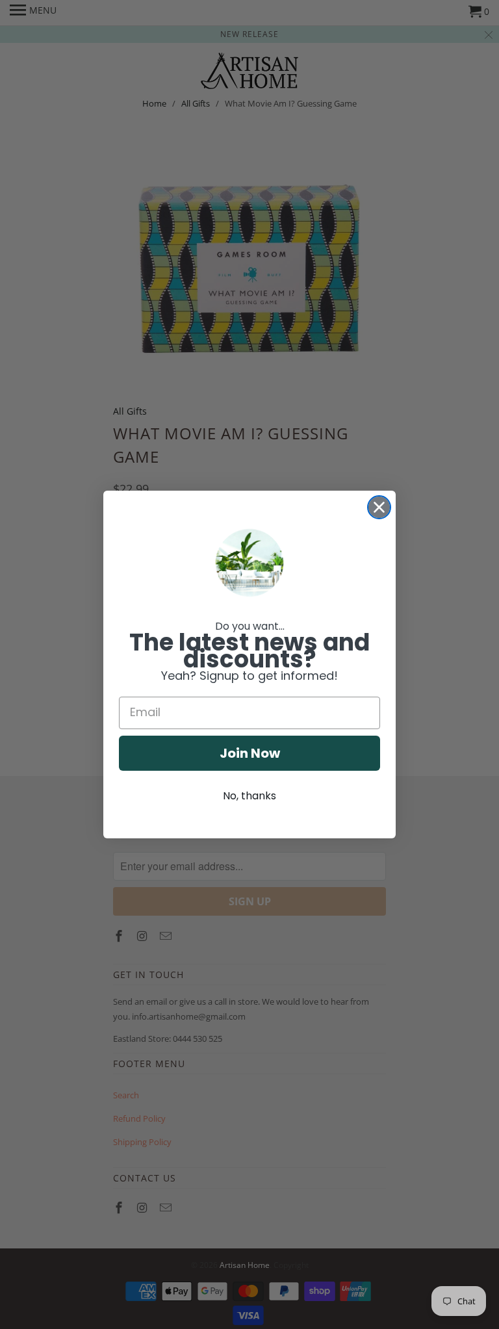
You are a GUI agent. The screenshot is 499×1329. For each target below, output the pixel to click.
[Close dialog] (379, 507)
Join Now (250, 753)
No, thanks (249, 795)
